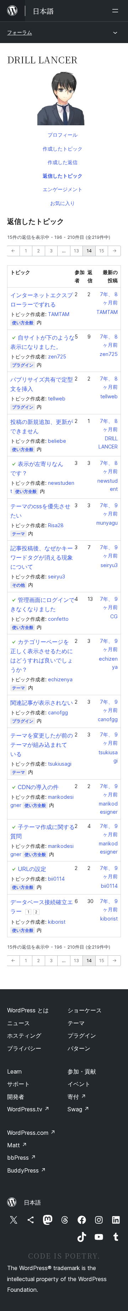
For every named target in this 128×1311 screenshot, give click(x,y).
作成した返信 (63, 162)
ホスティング (24, 1035)
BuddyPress (26, 1170)
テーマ (18, 533)
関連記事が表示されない (41, 702)
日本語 (32, 1202)
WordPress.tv (28, 1109)
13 (76, 250)
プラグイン (22, 365)
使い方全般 (22, 322)
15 (101, 250)
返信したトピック (62, 176)
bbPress (21, 1157)
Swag (78, 1109)
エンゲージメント (62, 189)
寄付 (77, 1096)
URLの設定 (32, 868)
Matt (17, 1145)
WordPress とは (28, 1010)
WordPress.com (31, 1132)
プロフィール (63, 135)
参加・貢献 (82, 1071)
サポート (18, 1083)
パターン (79, 1048)
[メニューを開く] (116, 10)
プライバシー (24, 1048)
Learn (14, 1071)
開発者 (15, 1096)
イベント (79, 1083)
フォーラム (19, 32)
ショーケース (85, 1010)
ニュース (18, 1023)
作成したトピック (62, 149)
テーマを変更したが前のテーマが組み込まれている (41, 744)
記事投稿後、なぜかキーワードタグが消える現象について (41, 557)
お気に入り (62, 203)
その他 (18, 585)
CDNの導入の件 (38, 787)
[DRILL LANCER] (64, 100)
